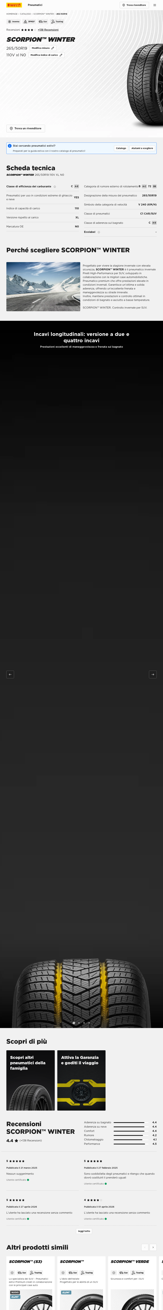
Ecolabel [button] (89, 231)
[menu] (155, 5)
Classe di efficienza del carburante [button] (28, 186)
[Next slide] (153, 1247)
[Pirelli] (17, 5)
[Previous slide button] (10, 674)
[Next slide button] (153, 674)
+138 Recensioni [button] (48, 29)
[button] (121, 148)
